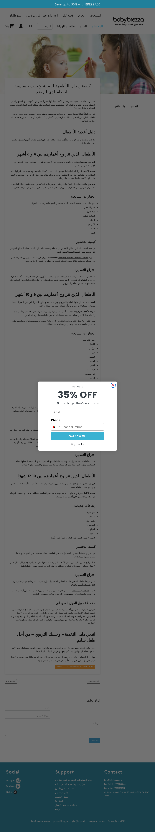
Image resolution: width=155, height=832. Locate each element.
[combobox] (55, 426)
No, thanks (77, 444)
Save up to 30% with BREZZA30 (77, 4)
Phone (55, 420)
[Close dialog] (113, 385)
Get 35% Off (77, 436)
